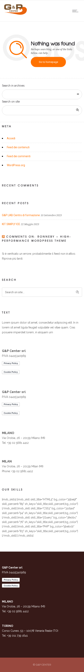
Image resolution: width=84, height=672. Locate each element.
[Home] (15, 13)
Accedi (11, 138)
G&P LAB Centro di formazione (21, 215)
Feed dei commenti (18, 156)
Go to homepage (48, 62)
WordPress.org (16, 165)
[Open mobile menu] (76, 11)
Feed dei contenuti (18, 147)
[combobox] (42, 94)
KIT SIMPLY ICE (11, 224)
